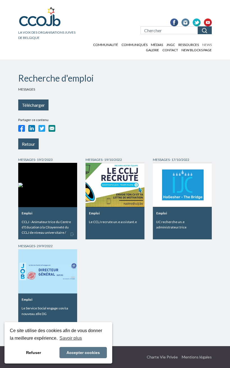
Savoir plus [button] (70, 338)
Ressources (188, 45)
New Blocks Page (196, 50)
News (207, 45)
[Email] (52, 128)
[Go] (205, 30)
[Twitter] (41, 128)
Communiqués (134, 45)
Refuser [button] (33, 352)
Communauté (105, 45)
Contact (170, 50)
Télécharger (33, 105)
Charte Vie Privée (162, 357)
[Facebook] (21, 128)
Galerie (152, 50)
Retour (28, 144)
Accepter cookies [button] (83, 352)
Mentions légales (197, 357)
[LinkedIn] (31, 128)
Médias (157, 45)
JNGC (170, 45)
